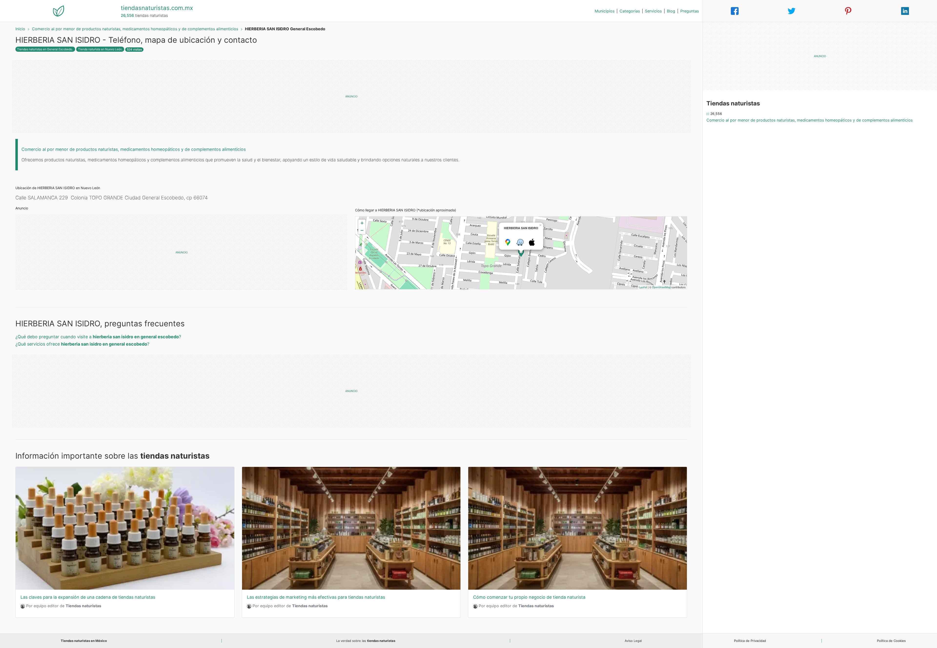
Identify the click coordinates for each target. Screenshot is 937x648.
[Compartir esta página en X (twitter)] (791, 11)
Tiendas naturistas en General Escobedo (44, 49)
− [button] (362, 230)
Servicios (653, 11)
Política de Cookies (891, 641)
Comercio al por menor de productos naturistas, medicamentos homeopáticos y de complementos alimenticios (135, 28)
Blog (671, 11)
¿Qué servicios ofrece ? (82, 344)
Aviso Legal (633, 641)
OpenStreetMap (661, 287)
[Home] (58, 10)
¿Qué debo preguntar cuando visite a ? (98, 336)
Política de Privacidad (750, 641)
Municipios (604, 11)
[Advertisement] (351, 96)
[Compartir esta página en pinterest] (848, 11)
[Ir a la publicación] (125, 528)
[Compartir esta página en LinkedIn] (905, 11)
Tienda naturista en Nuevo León (100, 49)
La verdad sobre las (365, 641)
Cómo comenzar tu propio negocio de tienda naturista (529, 597)
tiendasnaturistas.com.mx (157, 7)
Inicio (20, 28)
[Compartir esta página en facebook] (735, 11)
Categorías (630, 11)
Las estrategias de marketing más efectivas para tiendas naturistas (316, 597)
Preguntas (689, 11)
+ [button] (362, 223)
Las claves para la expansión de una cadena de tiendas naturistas (87, 597)
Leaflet (643, 287)
